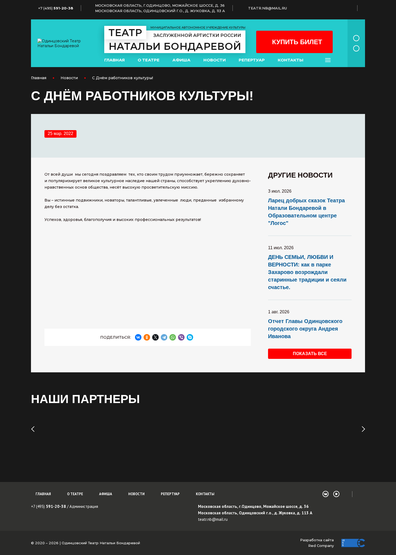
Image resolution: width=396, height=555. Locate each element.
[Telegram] (164, 337)
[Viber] (181, 337)
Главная (114, 60)
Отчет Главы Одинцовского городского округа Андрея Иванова (305, 328)
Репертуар (252, 60)
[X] (155, 337)
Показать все (310, 353)
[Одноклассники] (147, 337)
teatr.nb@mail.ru (213, 519)
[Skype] (190, 337)
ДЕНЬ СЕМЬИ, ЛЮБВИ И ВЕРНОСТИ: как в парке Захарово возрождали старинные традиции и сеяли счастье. (307, 272)
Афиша (181, 60)
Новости (214, 60)
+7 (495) (48, 506)
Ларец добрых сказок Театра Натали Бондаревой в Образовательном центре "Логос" (306, 211)
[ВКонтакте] (138, 337)
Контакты (290, 60)
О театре (148, 60)
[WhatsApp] (172, 337)
